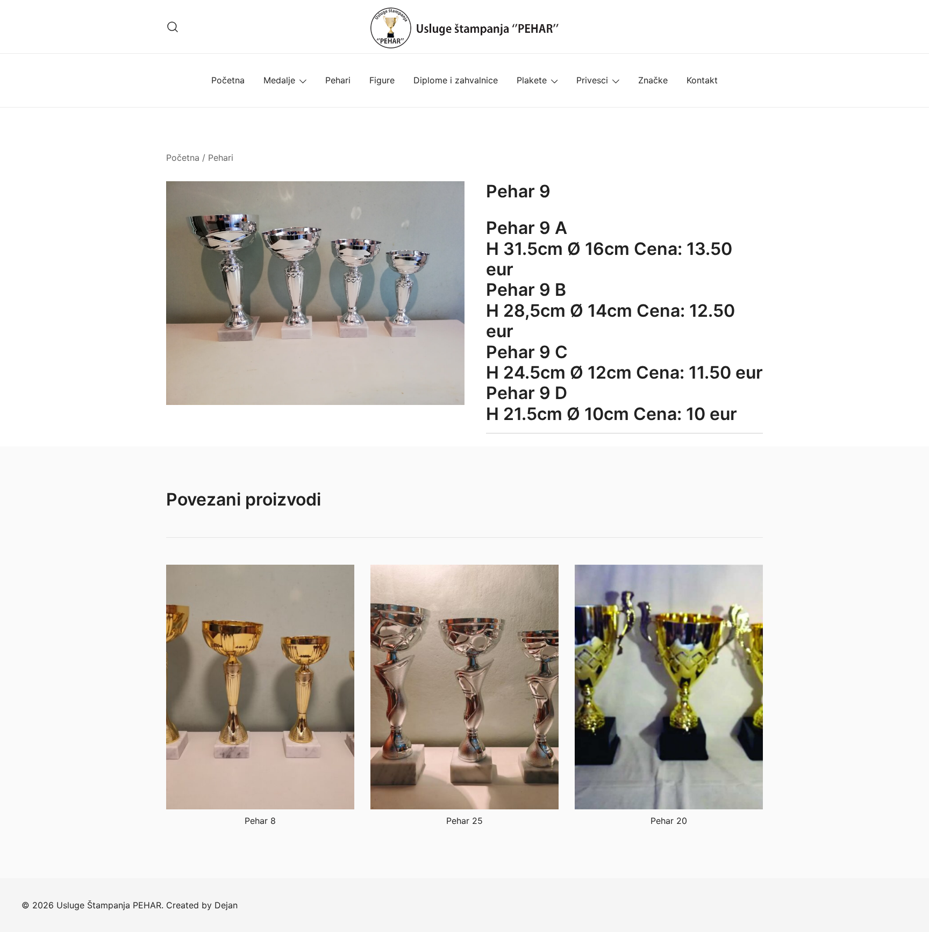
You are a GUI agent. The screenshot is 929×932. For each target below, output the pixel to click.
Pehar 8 (260, 820)
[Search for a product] (173, 26)
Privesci (592, 80)
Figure (382, 80)
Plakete (532, 80)
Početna (228, 80)
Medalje (279, 80)
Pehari (338, 80)
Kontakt (702, 80)
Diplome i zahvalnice (455, 80)
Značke (653, 80)
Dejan (226, 905)
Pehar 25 (464, 820)
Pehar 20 (669, 820)
